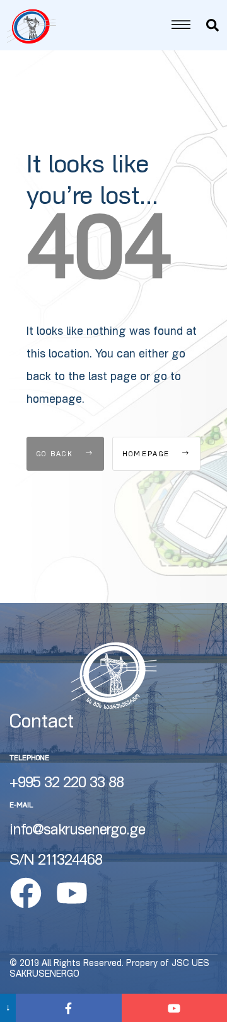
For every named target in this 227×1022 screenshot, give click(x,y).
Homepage (147, 454)
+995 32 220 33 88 (66, 784)
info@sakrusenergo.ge (77, 831)
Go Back (56, 454)
